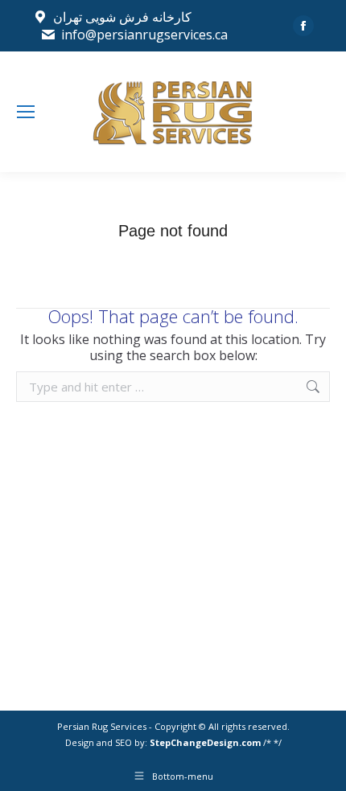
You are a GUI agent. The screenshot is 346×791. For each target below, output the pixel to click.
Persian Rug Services (101, 726)
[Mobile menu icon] (25, 111)
